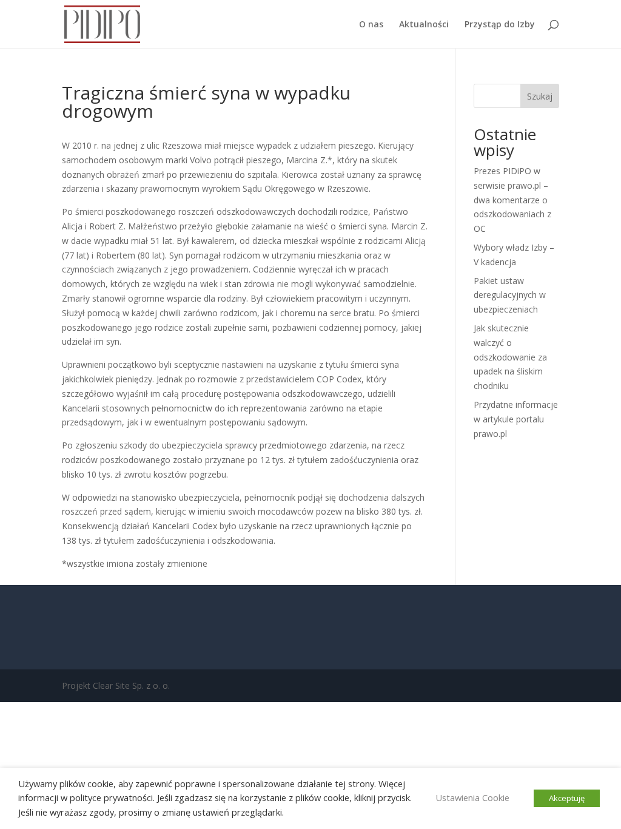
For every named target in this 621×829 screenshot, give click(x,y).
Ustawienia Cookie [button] (472, 797)
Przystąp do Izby (500, 25)
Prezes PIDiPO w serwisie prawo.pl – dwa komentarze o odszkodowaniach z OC (512, 199)
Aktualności (424, 25)
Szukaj (539, 96)
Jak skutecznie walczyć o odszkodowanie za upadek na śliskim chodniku (510, 356)
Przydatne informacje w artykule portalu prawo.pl (516, 419)
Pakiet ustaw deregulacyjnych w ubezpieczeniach (510, 295)
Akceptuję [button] (567, 798)
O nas (371, 25)
